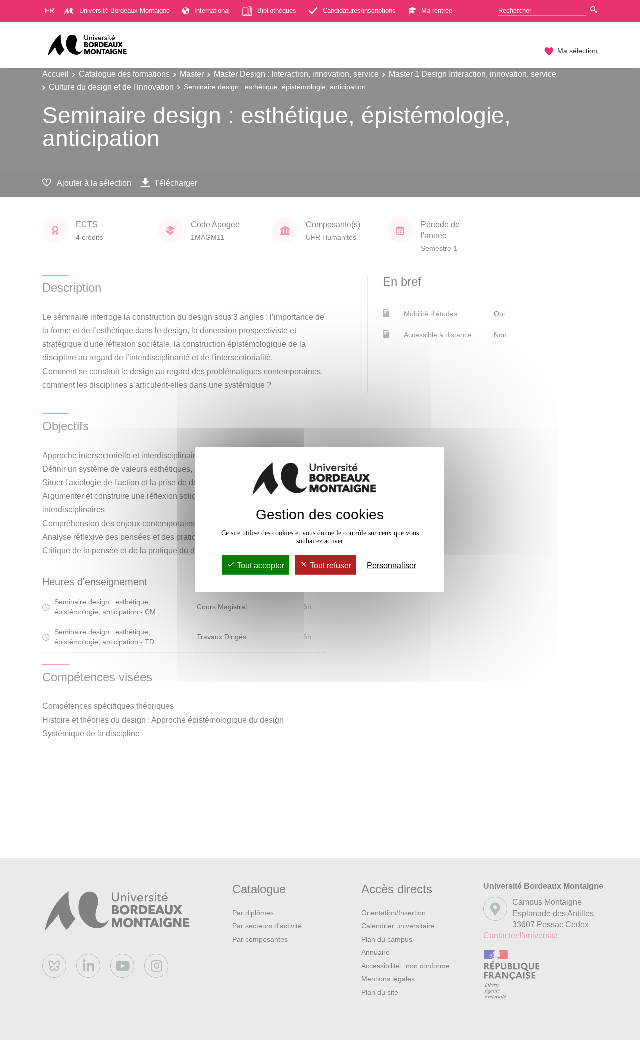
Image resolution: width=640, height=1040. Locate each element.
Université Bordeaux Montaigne (125, 10)
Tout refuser (330, 566)
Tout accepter (259, 566)
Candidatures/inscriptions (359, 10)
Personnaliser (391, 566)
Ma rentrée (437, 10)
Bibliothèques (277, 10)
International (212, 10)
